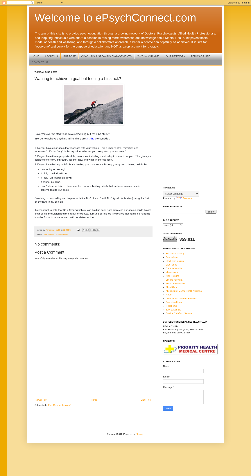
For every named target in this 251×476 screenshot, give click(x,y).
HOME (35, 56)
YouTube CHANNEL (148, 56)
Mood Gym (171, 287)
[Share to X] (91, 230)
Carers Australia (174, 268)
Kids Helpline (172, 276)
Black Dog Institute (175, 261)
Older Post (146, 400)
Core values (48, 234)
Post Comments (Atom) (59, 405)
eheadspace (172, 272)
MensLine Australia (175, 283)
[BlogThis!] (87, 230)
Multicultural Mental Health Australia (184, 291)
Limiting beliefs (61, 234)
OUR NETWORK (175, 56)
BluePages (171, 265)
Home (94, 400)
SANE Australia (173, 309)
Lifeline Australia (174, 280)
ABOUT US (51, 56)
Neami (169, 294)
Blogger (140, 434)
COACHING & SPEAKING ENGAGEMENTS (106, 56)
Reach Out (171, 306)
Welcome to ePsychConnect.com (115, 18)
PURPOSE (69, 56)
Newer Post (41, 400)
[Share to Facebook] (94, 230)
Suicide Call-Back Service (179, 313)
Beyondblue (172, 257)
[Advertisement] (93, 368)
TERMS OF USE (200, 56)
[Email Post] (78, 230)
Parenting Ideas (174, 302)
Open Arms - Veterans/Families (181, 298)
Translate (187, 198)
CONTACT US (40, 62)
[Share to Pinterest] (98, 230)
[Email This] (84, 230)
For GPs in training (175, 253)
